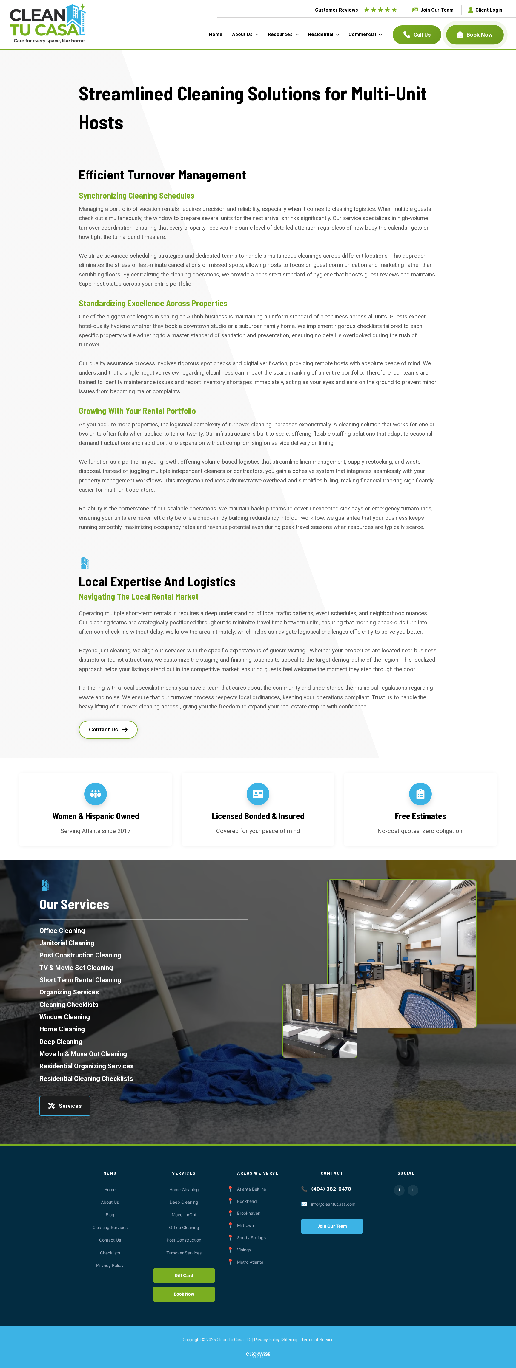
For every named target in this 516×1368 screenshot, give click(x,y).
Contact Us (103, 729)
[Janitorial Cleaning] (66, 943)
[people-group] (95, 794)
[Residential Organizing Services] (86, 1066)
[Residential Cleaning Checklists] (86, 1078)
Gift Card (184, 1275)
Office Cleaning (184, 1227)
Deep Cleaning (184, 1202)
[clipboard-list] (420, 794)
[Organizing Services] (69, 992)
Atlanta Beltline (251, 1188)
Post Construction (184, 1239)
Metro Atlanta (250, 1262)
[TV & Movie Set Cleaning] (76, 967)
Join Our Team (437, 10)
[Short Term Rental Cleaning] (80, 980)
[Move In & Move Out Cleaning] (83, 1054)
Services (70, 1105)
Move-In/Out (184, 1214)
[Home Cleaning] (62, 1029)
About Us (110, 1202)
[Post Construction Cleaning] (80, 955)
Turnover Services (184, 1252)
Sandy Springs (251, 1237)
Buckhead (247, 1201)
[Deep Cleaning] (60, 1041)
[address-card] (258, 794)
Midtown (245, 1225)
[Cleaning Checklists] (69, 1004)
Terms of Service (317, 1339)
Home (110, 1189)
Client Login (488, 10)
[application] (256, 34)
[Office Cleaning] (62, 930)
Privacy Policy (110, 1265)
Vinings (244, 1249)
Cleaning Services (110, 1227)
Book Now (479, 35)
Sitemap (290, 1339)
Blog (110, 1214)
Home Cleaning (184, 1189)
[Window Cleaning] (64, 1017)
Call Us (422, 35)
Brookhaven (248, 1213)
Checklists (110, 1252)
